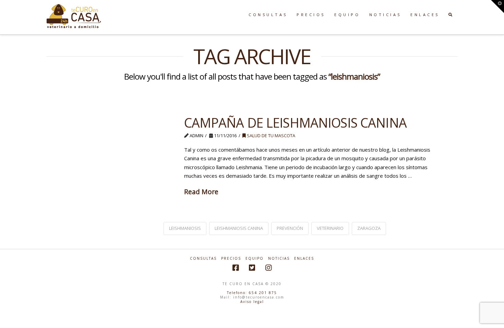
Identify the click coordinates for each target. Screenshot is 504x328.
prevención (290, 228)
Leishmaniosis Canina (239, 228)
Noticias (279, 258)
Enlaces (304, 258)
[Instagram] (268, 267)
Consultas (203, 258)
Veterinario (330, 228)
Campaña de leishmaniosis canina (295, 122)
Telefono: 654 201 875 (252, 292)
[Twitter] (252, 267)
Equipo (254, 258)
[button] (497, 6)
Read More (201, 191)
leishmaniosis (185, 228)
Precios (231, 258)
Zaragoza (369, 228)
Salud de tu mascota (270, 135)
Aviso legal (252, 301)
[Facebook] (235, 267)
